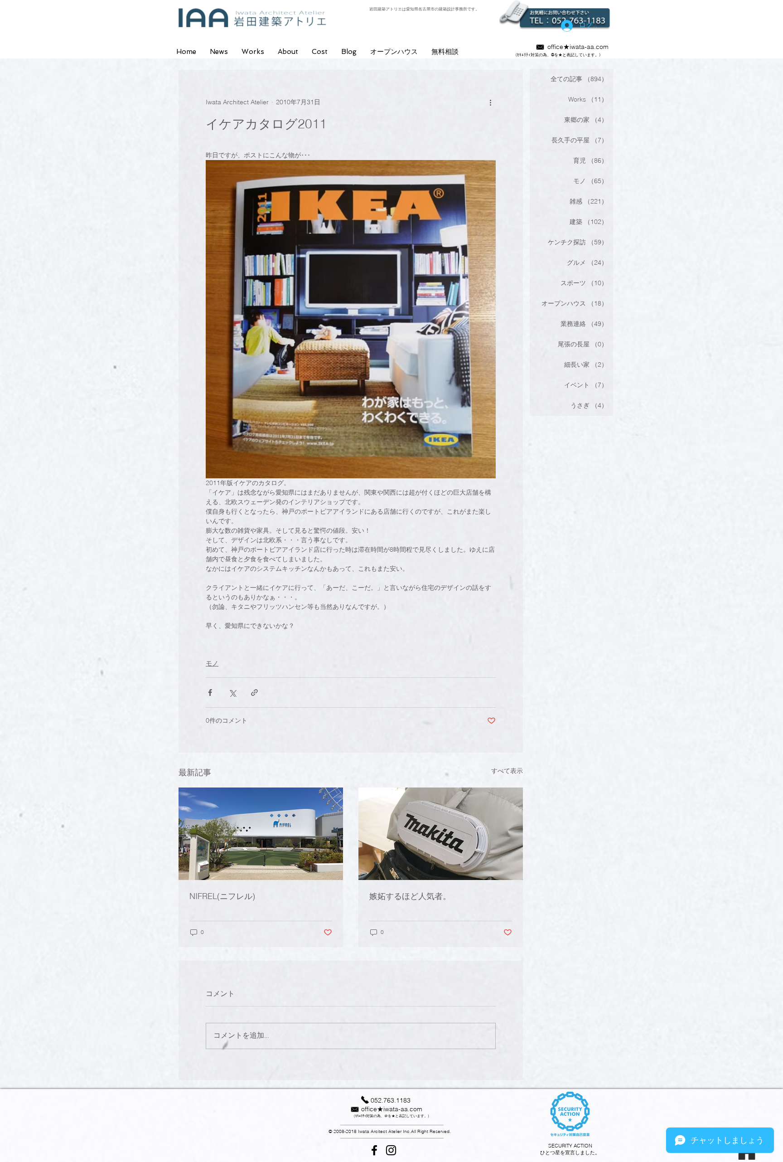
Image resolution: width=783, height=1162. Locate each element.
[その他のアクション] (490, 102)
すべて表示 (507, 771)
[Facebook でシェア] (210, 692)
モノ (212, 663)
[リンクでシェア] (254, 692)
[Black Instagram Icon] (391, 1150)
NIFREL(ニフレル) (222, 896)
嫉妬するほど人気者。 (410, 896)
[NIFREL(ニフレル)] (261, 834)
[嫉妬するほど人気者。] (440, 834)
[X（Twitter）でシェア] (232, 692)
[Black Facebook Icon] (374, 1150)
